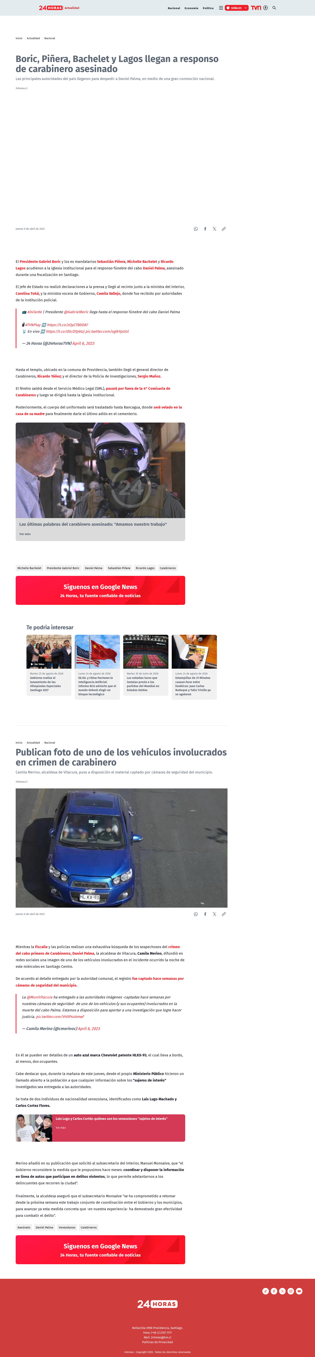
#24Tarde (34, 311)
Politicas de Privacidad (157, 1342)
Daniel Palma (93, 568)
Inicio (19, 38)
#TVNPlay (32, 324)
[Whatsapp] (196, 229)
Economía (191, 8)
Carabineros (168, 568)
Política (208, 8)
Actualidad (33, 38)
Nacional (174, 8)
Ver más (25, 534)
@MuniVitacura (39, 997)
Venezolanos (67, 1227)
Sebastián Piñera (119, 568)
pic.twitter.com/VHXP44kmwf (59, 1016)
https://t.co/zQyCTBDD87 (67, 324)
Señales (236, 8)
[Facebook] (205, 229)
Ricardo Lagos (145, 568)
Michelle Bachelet (29, 568)
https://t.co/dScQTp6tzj (65, 331)
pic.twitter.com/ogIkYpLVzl (107, 331)
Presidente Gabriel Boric (63, 568)
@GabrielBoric (76, 311)
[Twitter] (214, 229)
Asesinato (24, 1227)
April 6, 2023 (83, 343)
